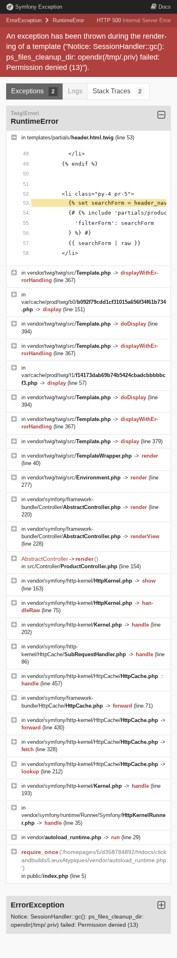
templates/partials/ (70, 137)
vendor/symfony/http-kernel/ (79, 581)
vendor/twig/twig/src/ (69, 273)
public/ (47, 876)
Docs (164, 7)
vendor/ (64, 837)
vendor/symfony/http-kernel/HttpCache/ (92, 676)
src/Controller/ (72, 566)
